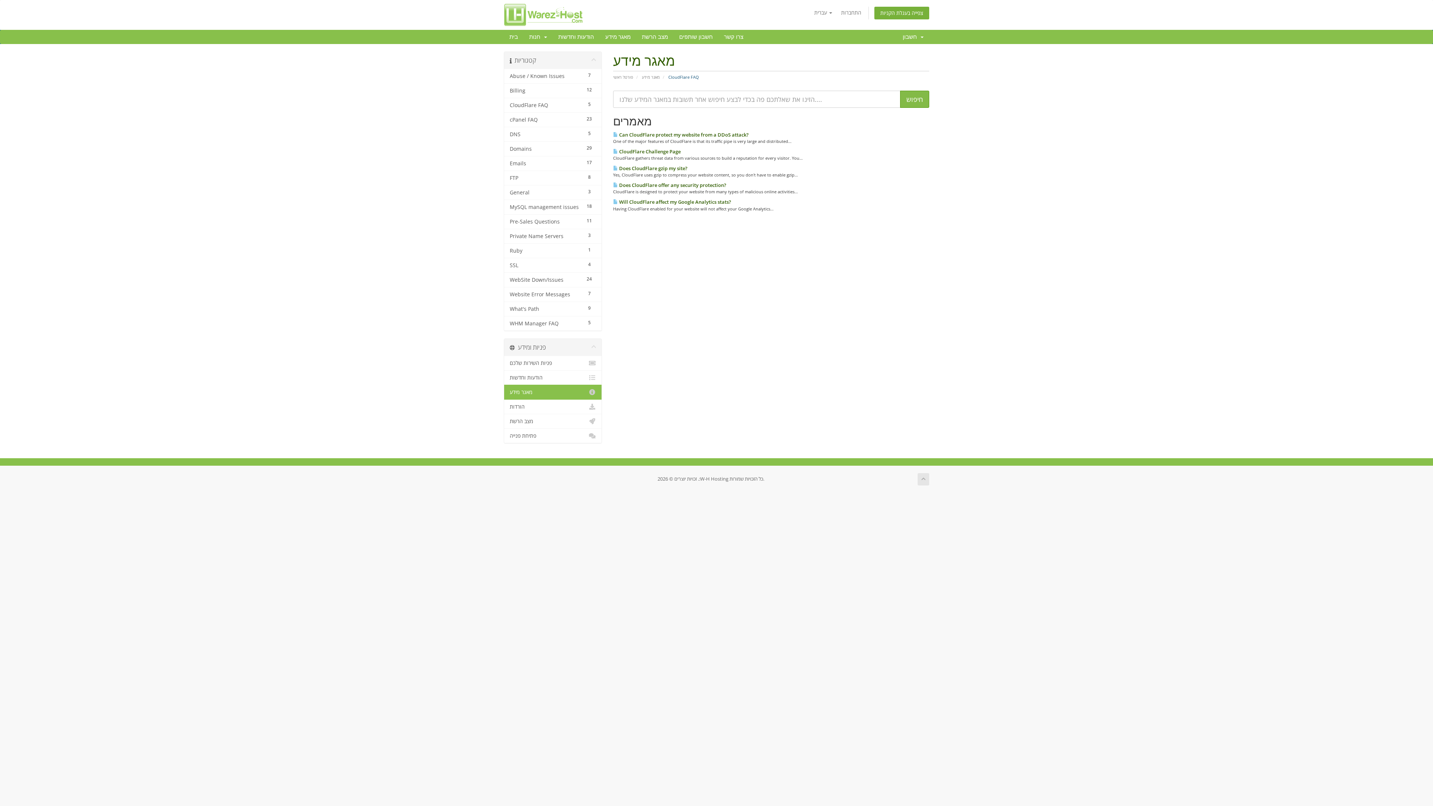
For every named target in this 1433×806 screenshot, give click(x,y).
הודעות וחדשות (576, 37)
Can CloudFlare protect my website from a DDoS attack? (683, 134)
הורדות (517, 406)
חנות (536, 37)
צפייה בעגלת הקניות (901, 12)
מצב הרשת (655, 37)
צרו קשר (733, 37)
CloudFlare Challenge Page (649, 151)
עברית (821, 12)
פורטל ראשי (623, 77)
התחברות (851, 12)
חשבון (911, 37)
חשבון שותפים (696, 37)
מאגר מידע (618, 37)
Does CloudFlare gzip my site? (652, 168)
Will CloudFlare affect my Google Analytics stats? (674, 202)
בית (513, 37)
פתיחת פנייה (523, 435)
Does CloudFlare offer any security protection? (672, 185)
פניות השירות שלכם (531, 363)
